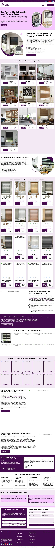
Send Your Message (41, 524)
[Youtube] (49, 1)
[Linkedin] (52, 1)
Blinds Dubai (34, 546)
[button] (5, 83)
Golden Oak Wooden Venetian (33, 199)
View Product (3, 203)
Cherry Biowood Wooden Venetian (20, 253)
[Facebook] (46, 1)
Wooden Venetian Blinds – (20, 281)
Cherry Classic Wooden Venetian (7, 226)
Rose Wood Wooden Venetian (34, 226)
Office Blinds (27, 81)
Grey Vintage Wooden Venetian (6, 281)
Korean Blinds (46, 103)
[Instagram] (53, 1)
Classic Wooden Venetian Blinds (6, 253)
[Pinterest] (50, 1)
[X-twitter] (47, 1)
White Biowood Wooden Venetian (20, 226)
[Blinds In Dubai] (5, 5)
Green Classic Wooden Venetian (6, 199)
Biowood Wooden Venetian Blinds (20, 199)
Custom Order (9, 203)
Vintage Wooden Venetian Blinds (47, 281)
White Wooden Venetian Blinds (34, 253)
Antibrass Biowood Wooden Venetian (47, 199)
